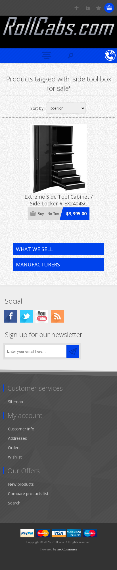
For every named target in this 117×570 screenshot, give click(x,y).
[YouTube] (41, 316)
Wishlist (15, 457)
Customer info (21, 429)
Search (14, 503)
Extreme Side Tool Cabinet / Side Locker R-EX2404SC (58, 200)
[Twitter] (26, 316)
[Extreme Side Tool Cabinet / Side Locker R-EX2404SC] (58, 158)
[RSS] (57, 316)
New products (21, 484)
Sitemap (15, 401)
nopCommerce (67, 549)
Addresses (17, 438)
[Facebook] (10, 316)
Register (77, 8)
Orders (14, 447)
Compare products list (28, 493)
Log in (88, 8)
